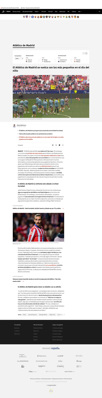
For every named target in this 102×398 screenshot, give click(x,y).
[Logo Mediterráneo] (70, 371)
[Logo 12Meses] (79, 366)
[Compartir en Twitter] (56, 145)
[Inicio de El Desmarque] (3, 11)
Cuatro (35, 334)
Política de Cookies (68, 378)
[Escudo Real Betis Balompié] (63, 17)
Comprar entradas (57, 328)
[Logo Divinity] (79, 356)
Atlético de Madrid (24, 45)
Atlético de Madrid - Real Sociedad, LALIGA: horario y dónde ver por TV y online (37, 208)
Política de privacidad (45, 378)
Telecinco (36, 331)
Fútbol (8, 11)
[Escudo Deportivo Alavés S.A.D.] (32, 17)
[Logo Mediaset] (51, 349)
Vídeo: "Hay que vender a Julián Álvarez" (31, 7)
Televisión (17, 334)
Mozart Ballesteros (21, 125)
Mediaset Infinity (38, 328)
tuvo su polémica (50, 265)
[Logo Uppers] (41, 366)
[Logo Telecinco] (41, 356)
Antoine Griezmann (32, 314)
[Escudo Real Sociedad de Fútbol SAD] (69, 17)
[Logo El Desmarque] (22, 361)
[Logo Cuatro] (60, 356)
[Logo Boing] (60, 361)
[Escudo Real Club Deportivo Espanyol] (38, 17)
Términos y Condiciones (35, 378)
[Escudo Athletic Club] (24, 17)
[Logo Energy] (79, 361)
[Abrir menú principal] (99, 11)
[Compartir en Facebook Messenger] (59, 145)
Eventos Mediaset (57, 336)
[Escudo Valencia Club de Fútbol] (75, 17)
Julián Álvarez (60, 314)
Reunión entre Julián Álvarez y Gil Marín (10, 7)
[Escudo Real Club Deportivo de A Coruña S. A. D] (61, 17)
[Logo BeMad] (22, 366)
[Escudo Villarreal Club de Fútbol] (78, 17)
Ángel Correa (52, 314)
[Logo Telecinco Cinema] (60, 366)
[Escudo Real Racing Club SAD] (55, 17)
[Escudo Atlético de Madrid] (27, 17)
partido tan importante (34, 153)
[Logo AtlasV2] (32, 371)
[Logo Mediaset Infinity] (23, 356)
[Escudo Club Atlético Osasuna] (52, 17)
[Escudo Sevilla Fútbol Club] (72, 17)
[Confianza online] (51, 392)
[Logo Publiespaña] (51, 371)
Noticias (16, 328)
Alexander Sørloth (43, 314)
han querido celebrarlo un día (50, 155)
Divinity (35, 336)
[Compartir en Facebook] (63, 145)
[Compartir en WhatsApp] (52, 145)
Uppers (35, 339)
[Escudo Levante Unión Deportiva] (46, 17)
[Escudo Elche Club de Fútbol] (35, 17)
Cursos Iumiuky (56, 334)
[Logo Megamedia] (51, 385)
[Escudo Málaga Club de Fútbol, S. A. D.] (49, 17)
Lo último (17, 331)
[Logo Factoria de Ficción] (41, 361)
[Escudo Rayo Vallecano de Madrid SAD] (58, 17)
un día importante (45, 166)
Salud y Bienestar (57, 339)
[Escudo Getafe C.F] (44, 17)
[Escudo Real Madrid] (66, 17)
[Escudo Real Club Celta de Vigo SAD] (29, 17)
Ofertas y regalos (57, 331)
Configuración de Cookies (57, 378)
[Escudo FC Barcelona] (41, 17)
